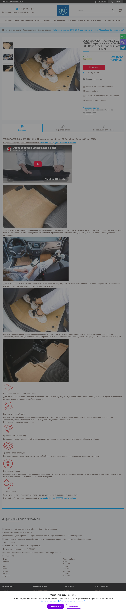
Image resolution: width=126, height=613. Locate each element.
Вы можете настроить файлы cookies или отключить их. (62, 601)
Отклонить (73, 606)
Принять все (56, 606)
